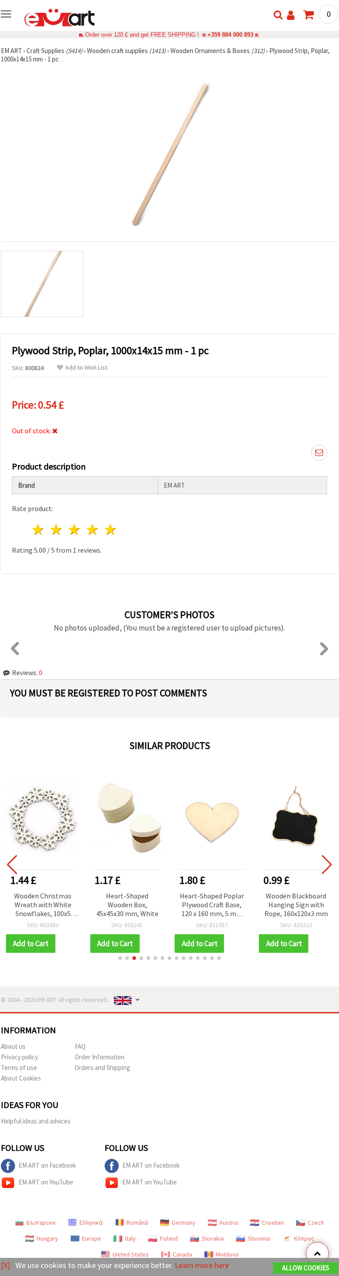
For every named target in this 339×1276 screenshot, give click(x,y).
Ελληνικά (91, 1222)
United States (131, 1254)
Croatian (273, 1222)
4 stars (92, 529)
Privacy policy (19, 1057)
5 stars (111, 529)
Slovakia (213, 1238)
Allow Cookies (305, 1268)
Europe (91, 1238)
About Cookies (21, 1078)
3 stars (75, 529)
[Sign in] (290, 15)
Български (41, 1222)
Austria (228, 1222)
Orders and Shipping (102, 1067)
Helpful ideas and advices (36, 1121)
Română (137, 1222)
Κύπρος (304, 1238)
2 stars (57, 529)
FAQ (80, 1046)
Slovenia (259, 1238)
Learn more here (202, 1265)
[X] (5, 1265)
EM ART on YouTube (46, 1182)
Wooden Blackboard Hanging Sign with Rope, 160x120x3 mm (296, 904)
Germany (184, 1222)
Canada (182, 1254)
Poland (169, 1238)
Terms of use (19, 1067)
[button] (120, 958)
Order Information (99, 1057)
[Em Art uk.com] (59, 17)
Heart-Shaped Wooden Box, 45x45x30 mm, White (127, 904)
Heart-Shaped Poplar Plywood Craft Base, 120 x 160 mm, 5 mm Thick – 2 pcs (212, 905)
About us (13, 1046)
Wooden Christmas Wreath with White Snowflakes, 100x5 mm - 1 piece (43, 905)
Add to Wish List (86, 367)
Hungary (47, 1238)
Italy (130, 1238)
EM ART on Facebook (47, 1165)
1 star (39, 529)
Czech (316, 1222)
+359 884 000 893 (230, 34)
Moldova (227, 1254)
